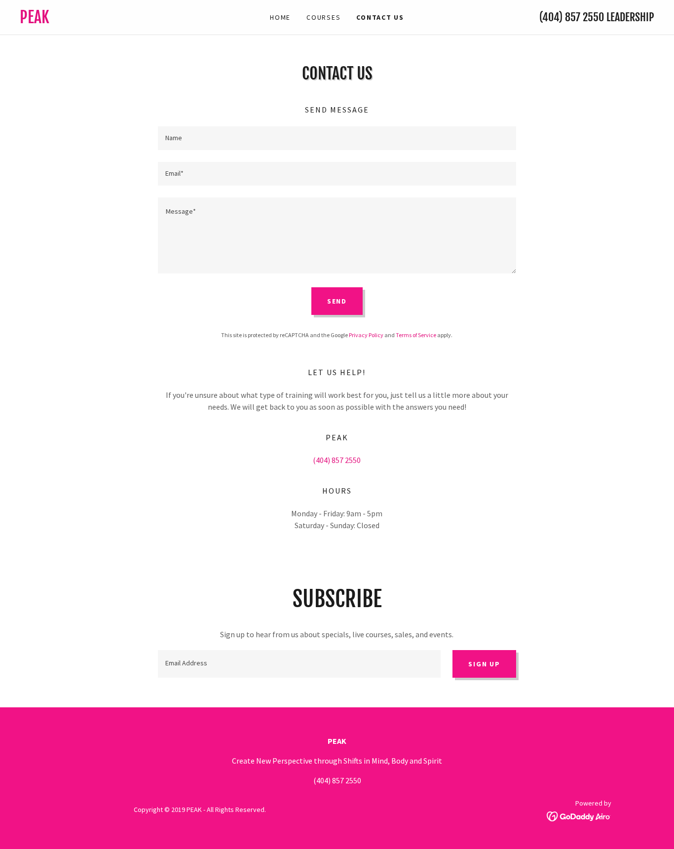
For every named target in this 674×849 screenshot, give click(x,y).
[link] (99, 20)
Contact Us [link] (380, 17)
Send (337, 301)
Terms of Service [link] (416, 335)
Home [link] (280, 17)
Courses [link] (323, 17)
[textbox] (337, 138)
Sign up (484, 663)
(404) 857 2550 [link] (571, 17)
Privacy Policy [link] (366, 335)
